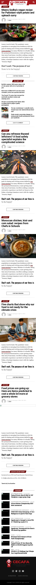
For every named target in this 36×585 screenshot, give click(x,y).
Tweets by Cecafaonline (8, 483)
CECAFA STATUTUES (23, 576)
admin (9, 20)
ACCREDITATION (12, 576)
